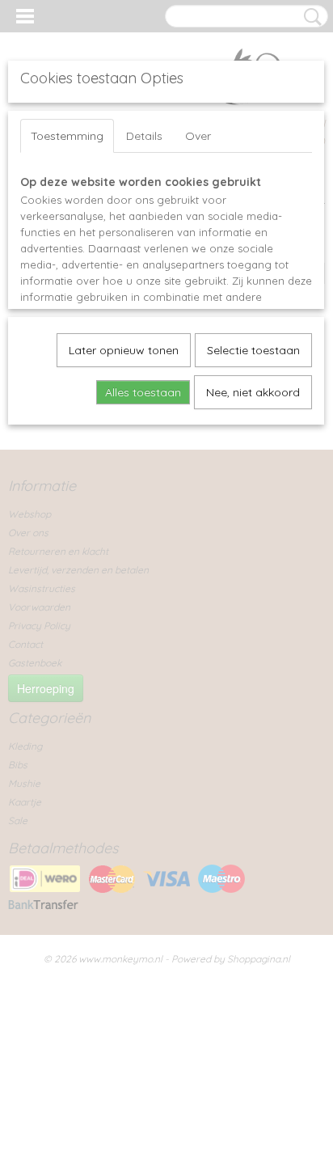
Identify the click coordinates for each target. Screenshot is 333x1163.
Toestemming (67, 136)
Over (198, 136)
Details (144, 136)
